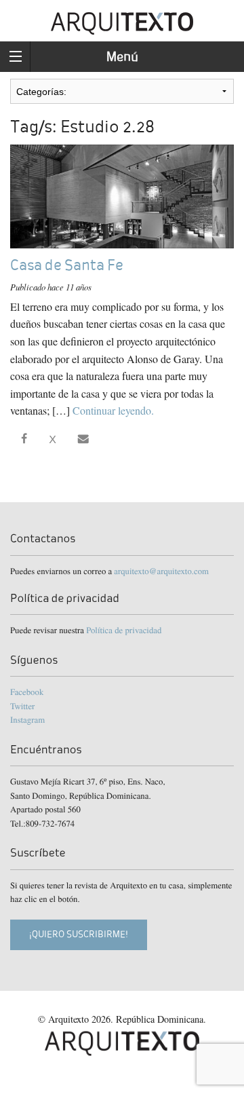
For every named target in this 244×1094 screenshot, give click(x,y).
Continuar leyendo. (113, 410)
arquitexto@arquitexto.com (161, 571)
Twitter (22, 706)
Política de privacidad (123, 630)
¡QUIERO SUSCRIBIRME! (78, 934)
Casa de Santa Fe (66, 265)
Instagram (27, 719)
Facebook (26, 691)
